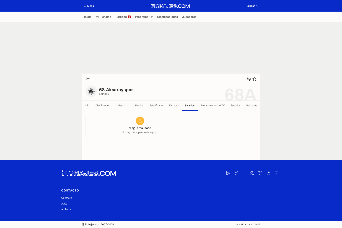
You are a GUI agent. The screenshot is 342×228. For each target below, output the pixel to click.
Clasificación (102, 105)
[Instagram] (268, 173)
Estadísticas (156, 105)
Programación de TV (213, 105)
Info (87, 105)
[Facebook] (252, 173)
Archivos (66, 209)
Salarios (190, 105)
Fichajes (174, 105)
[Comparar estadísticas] (249, 79)
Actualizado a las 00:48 (248, 224)
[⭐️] (254, 79)
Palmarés (251, 105)
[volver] (88, 78)
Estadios (235, 105)
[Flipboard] (276, 173)
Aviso (64, 203)
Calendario (122, 105)
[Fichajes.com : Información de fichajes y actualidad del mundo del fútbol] (170, 6)
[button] (89, 6)
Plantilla (138, 105)
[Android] (228, 173)
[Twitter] (260, 173)
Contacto (66, 197)
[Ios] (236, 173)
